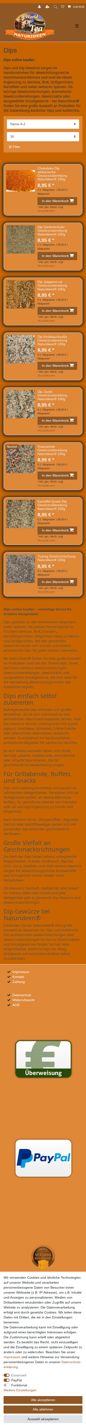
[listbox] (20, 181)
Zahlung (18, 982)
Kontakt (18, 977)
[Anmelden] (40, 7)
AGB (15, 1005)
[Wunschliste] (62, 7)
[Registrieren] (48, 7)
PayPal (16, 1380)
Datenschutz (21, 995)
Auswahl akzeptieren (43, 1419)
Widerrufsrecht (23, 1000)
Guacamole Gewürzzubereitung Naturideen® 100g (52, 450)
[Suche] (55, 7)
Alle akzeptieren (43, 1400)
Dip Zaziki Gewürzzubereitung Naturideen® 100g (52, 395)
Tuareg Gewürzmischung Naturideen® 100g (56, 558)
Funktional (19, 1385)
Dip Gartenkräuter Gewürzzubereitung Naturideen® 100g (52, 230)
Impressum (20, 972)
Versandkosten (46, 210)
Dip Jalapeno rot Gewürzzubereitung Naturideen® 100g (52, 285)
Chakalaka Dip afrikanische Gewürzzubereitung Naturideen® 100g (52, 174)
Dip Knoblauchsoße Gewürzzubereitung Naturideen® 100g (52, 340)
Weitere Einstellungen (20, 1390)
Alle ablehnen (43, 1409)
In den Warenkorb (55, 201)
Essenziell (18, 1375)
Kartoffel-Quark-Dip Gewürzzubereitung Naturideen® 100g (52, 505)
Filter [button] (16, 147)
